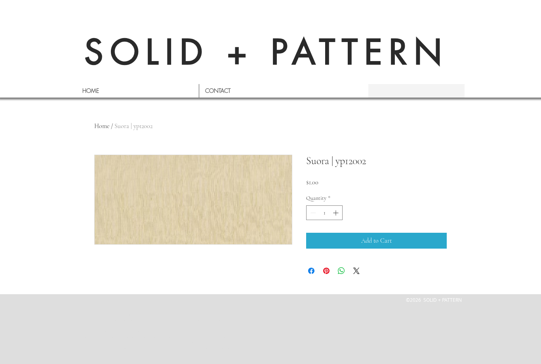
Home (101, 126)
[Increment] (336, 213)
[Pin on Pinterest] (326, 271)
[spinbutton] (324, 213)
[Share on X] (356, 271)
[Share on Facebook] (311, 271)
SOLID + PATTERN (266, 52)
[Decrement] (312, 213)
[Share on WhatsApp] (341, 271)
